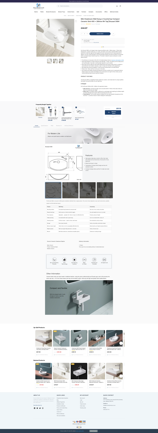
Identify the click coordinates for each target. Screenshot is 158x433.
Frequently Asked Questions (62, 398)
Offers (106, 11)
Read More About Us (37, 405)
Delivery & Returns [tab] (69, 125)
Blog (58, 399)
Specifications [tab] (44, 125)
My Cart (81, 401)
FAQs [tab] (52, 125)
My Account (82, 398)
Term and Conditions (61, 415)
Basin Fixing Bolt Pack (79, 117)
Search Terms (59, 409)
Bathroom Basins (71, 15)
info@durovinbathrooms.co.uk (109, 405)
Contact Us (59, 411)
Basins (36, 11)
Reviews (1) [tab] (59, 125)
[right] (121, 343)
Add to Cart (100, 33)
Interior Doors (71, 11)
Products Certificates (61, 405)
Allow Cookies (93, 431)
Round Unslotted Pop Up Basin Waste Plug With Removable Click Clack (53, 118)
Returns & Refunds (60, 413)
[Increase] (87, 34)
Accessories (99, 11)
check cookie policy (80, 430)
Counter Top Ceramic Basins (89, 15)
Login (81, 399)
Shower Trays (61, 11)
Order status (82, 405)
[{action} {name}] (53, 111)
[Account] (117, 6)
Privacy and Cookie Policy (62, 407)
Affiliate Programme (61, 401)
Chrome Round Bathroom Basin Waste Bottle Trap (67, 118)
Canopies (91, 11)
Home (65, 15)
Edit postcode (96, 42)
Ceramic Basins (79, 15)
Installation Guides (60, 403)
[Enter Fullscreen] (76, 21)
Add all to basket (114, 112)
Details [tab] (36, 125)
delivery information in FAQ (118, 60)
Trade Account (83, 403)
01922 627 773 (106, 409)
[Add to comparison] (113, 33)
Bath (78, 11)
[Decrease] (82, 34)
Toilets (42, 11)
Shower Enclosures (51, 11)
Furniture (84, 11)
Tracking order (83, 407)
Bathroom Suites (114, 11)
